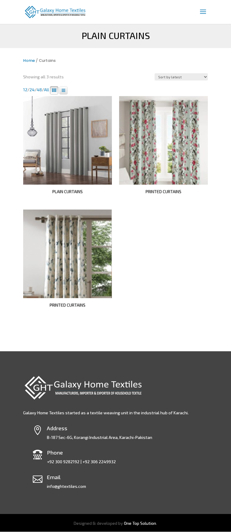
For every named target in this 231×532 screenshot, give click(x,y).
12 (25, 89)
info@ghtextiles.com (66, 486)
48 (39, 89)
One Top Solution (140, 523)
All (46, 89)
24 (32, 89)
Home (29, 60)
